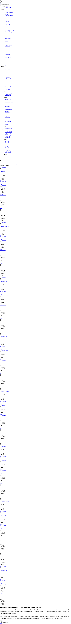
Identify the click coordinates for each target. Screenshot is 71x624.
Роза (1, 455)
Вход (1, 623)
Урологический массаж (9, 120)
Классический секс (8, 93)
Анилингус (7, 112)
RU (0, 3)
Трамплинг (7, 117)
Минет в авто (7, 110)
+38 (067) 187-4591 (3, 415)
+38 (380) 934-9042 (3, 580)
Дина (1, 263)
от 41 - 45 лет (7, 137)
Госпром (7, 21)
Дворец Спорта (7, 24)
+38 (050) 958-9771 (3, 346)
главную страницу (14, 164)
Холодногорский (8, 86)
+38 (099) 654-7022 (3, 511)
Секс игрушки (8, 95)
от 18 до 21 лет (8, 133)
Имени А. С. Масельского (9, 30)
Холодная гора (8, 57)
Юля (1, 345)
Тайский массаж (8, 121)
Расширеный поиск (4, 156)
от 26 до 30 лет (8, 135)
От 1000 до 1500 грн (8, 131)
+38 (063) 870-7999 (3, 277)
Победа (6, 44)
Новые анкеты (8, 7)
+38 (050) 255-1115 (3, 250)
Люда (1, 249)
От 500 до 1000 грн (8, 130)
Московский (7, 74)
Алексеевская (7, 13)
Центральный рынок (8, 60)
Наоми (1, 208)
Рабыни (7, 115)
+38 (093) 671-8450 (3, 291)
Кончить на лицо (8, 99)
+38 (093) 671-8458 (3, 236)
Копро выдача (7, 105)
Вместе (1, 428)
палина (1, 304)
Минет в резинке (8, 109)
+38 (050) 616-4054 (3, 332)
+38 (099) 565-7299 (3, 181)
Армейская (7, 14)
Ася (0, 538)
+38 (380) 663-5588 (3, 442)
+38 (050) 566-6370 (3, 222)
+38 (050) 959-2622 (3, 387)
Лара (1, 290)
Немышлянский (8, 77)
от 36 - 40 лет (7, 136)
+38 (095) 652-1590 (3, 305)
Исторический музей (8, 32)
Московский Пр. (8, 38)
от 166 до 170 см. (8, 151)
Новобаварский (8, 78)
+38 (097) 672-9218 (3, 167)
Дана (1, 524)
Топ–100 (6, 8)
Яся (0, 400)
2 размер (7, 141)
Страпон (7, 116)
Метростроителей (8, 37)
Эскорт (7, 124)
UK (1, 3)
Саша (1, 318)
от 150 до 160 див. (8, 150)
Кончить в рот (7, 98)
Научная (7, 41)
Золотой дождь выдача (9, 102)
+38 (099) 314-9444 (3, 525)
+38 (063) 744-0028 (3, 401)
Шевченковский (8, 89)
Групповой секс (8, 94)
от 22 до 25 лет (8, 134)
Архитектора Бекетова (9, 15)
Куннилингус (8, 111)
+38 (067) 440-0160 (3, 195)
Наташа (1, 180)
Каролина (1, 194)
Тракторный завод (8, 51)
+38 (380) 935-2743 (3, 360)
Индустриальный (8, 69)
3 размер (7, 142)
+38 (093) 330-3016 (3, 470)
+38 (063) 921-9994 (3, 497)
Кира (1, 373)
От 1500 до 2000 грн (8, 132)
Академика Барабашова (9, 12)
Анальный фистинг (8, 128)
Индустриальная (8, 31)
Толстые (7, 147)
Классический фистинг (9, 127)
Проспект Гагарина (8, 45)
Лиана (1, 414)
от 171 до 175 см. (8, 152)
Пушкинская (7, 46)
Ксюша (1, 469)
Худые (6, 146)
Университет (7, 54)
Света (1, 593)
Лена (1, 235)
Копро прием (7, 106)
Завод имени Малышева (9, 27)
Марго (1, 579)
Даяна (1, 359)
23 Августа (7, 65)
